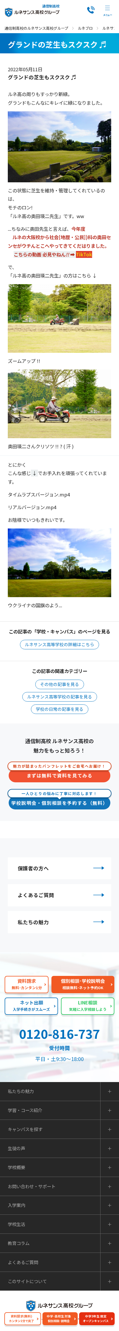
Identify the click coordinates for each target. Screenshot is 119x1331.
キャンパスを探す (25, 1129)
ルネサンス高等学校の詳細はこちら (59, 644)
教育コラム (18, 1243)
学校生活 (16, 1224)
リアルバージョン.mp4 (32, 507)
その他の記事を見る (59, 684)
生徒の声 (16, 1148)
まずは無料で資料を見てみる (59, 774)
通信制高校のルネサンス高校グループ (36, 28)
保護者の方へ (33, 868)
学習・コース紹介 (25, 1110)
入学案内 (16, 1205)
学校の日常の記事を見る (59, 709)
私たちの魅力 (33, 922)
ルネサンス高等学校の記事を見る (59, 696)
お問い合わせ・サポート (31, 1186)
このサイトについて (27, 1281)
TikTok (84, 254)
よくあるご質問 (36, 895)
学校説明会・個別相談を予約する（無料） (59, 801)
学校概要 (16, 1167)
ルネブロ (85, 28)
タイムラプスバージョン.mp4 (39, 494)
